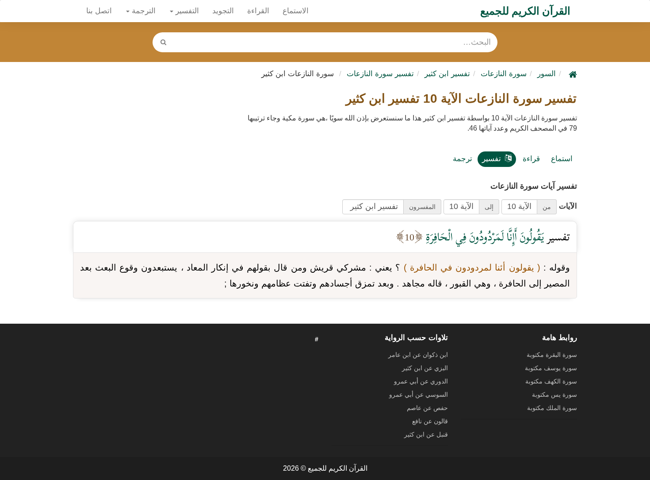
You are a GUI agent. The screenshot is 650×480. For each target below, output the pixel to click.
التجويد (223, 11)
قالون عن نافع (430, 421)
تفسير (491, 159)
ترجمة (462, 159)
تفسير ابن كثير (447, 74)
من (547, 206)
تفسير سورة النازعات (380, 74)
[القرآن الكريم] (571, 74)
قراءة (531, 159)
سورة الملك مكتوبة (552, 408)
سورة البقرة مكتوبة (552, 354)
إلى (489, 206)
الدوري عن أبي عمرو (421, 381)
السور (546, 74)
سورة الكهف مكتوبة (551, 381)
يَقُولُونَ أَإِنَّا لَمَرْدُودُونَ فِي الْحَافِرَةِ (483, 237)
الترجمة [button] (143, 11)
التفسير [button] (186, 11)
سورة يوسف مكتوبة (551, 368)
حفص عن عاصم (427, 408)
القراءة (258, 11)
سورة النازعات (504, 74)
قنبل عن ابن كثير (426, 434)
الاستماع (296, 11)
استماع (562, 159)
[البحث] (163, 42)
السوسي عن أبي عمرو (418, 394)
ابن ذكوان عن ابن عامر (418, 354)
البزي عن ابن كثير (425, 368)
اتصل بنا (99, 11)
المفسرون (422, 206)
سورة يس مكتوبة (554, 394)
